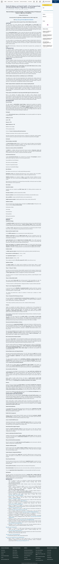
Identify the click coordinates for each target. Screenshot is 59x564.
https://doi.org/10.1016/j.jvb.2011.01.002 (15, 507)
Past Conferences (38, 558)
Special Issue (49, 555)
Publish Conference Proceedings (40, 556)
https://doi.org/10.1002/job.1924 (11, 527)
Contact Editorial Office (27, 559)
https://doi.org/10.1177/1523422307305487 (16, 504)
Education (26, 9)
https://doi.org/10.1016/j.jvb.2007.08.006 (15, 523)
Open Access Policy (15, 555)
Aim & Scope (3, 550)
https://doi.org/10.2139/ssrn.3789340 (15, 498)
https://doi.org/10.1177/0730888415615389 (27, 519)
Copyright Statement (15, 557)
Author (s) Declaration (27, 555)
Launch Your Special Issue (39, 560)
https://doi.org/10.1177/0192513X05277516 (13, 534)
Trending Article (49, 557)
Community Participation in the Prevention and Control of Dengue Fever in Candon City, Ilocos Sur (47, 39)
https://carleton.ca (24, 500)
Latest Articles (49, 550)
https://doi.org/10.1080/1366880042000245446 (30, 511)
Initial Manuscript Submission (28, 550)
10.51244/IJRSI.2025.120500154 (48, 10)
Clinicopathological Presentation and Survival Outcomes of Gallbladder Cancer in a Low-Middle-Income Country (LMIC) (47, 42)
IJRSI (5, 1)
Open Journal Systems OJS (5, 559)
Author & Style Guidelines (39, 550)
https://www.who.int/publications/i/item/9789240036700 (15, 537)
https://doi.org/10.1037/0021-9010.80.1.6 (15, 530)
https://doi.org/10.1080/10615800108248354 (16, 495)
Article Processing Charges (5, 555)
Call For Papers (15, 550)
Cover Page (25, 557)
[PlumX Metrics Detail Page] (47, 24)
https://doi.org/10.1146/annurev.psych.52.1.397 (19, 509)
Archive (2, 557)
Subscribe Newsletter (50, 559)
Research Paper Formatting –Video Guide (40, 554)
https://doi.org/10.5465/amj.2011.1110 (22, 540)
